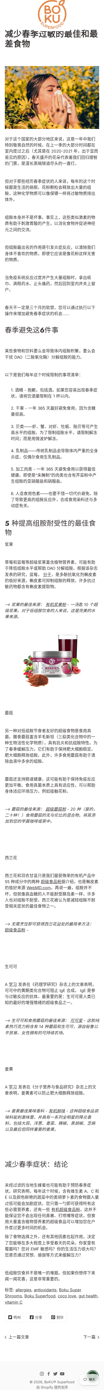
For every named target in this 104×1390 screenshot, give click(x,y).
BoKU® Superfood (59, 1382)
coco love (67, 1296)
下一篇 (89, 1337)
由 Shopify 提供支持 (52, 1387)
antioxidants (45, 1289)
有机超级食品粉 (65, 1209)
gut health (88, 1296)
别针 (60, 1317)
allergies (23, 1289)
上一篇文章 (18, 1337)
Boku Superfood (39, 1296)
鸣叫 (17, 1317)
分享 (38, 1317)
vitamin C (13, 1302)
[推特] (55, 1374)
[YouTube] (62, 1374)
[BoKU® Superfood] (52, 14)
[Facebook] (48, 1374)
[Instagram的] (42, 1374)
